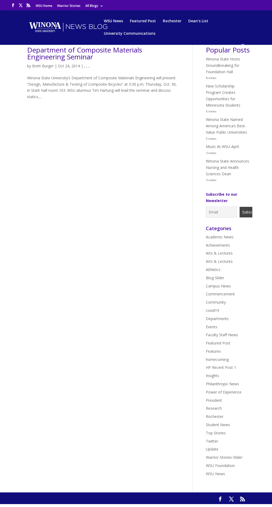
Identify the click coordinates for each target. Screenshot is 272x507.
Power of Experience (223, 392)
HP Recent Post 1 (221, 367)
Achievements (218, 245)
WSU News (113, 21)
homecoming (217, 359)
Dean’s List (198, 21)
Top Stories (216, 432)
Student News (218, 424)
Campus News (218, 286)
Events (211, 326)
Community (216, 302)
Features (213, 351)
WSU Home (44, 6)
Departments (217, 318)
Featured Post (143, 21)
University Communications (129, 34)
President (214, 400)
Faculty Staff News (222, 334)
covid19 (212, 310)
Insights (212, 375)
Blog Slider (215, 277)
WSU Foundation (220, 465)
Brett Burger (43, 65)
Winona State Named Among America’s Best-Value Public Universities (226, 126)
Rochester (172, 21)
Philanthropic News (222, 383)
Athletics (213, 269)
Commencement (220, 293)
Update (212, 449)
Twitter (212, 441)
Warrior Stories (68, 6)
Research (214, 408)
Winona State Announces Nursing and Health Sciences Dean (227, 167)
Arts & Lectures (219, 253)
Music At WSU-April (222, 146)
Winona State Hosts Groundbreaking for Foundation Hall (223, 65)
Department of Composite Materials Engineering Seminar (84, 53)
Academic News (219, 236)
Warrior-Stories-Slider (224, 457)
